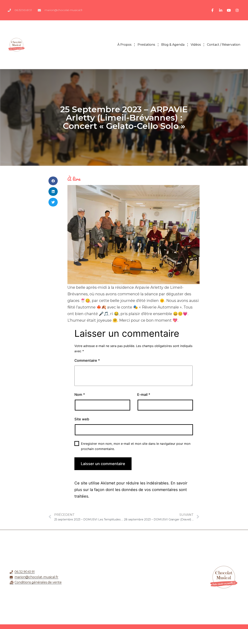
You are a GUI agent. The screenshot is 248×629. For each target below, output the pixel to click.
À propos (124, 44)
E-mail (143, 394)
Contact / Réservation (223, 44)
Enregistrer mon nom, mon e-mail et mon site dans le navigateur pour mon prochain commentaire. (135, 446)
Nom (79, 394)
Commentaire (87, 360)
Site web (81, 419)
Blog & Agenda (172, 44)
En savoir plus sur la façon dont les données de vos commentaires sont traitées (130, 490)
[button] (53, 181)
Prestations (146, 44)
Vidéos (196, 44)
